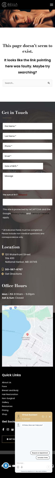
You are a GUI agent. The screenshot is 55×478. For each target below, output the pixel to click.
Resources (7, 406)
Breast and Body (10, 390)
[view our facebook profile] (3, 429)
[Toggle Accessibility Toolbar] (6, 465)
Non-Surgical (8, 398)
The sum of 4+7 (15, 194)
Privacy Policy (18, 213)
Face (4, 386)
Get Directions (13, 273)
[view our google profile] (12, 429)
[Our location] (52, 466)
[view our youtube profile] (13, 466)
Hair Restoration (10, 394)
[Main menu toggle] (51, 4)
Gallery (5, 402)
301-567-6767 (14, 269)
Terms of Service (40, 213)
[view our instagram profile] (8, 429)
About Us (6, 382)
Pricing (5, 410)
